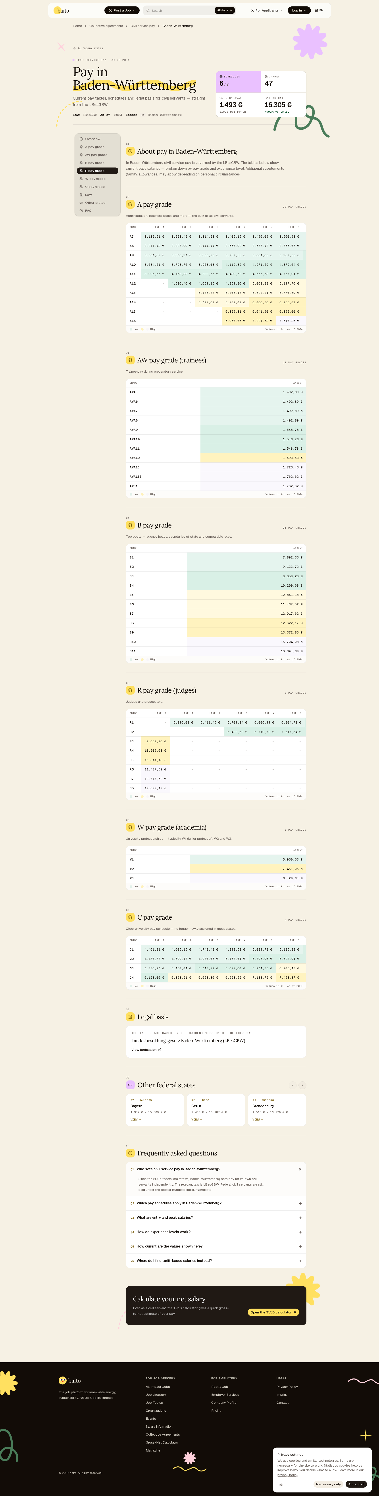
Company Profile (223, 1402)
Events (151, 1418)
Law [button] (88, 195)
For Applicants (267, 10)
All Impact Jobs (158, 1386)
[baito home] (61, 10)
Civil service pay (143, 26)
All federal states (90, 48)
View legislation (144, 1049)
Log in (297, 10)
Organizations (156, 1410)
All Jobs (222, 10)
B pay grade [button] (94, 163)
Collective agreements (106, 26)
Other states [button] (95, 202)
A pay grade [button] (94, 147)
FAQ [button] (88, 210)
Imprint (282, 1394)
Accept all (356, 1484)
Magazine (153, 1450)
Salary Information (159, 1426)
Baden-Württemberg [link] (177, 26)
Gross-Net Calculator (162, 1442)
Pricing (216, 1410)
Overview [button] (92, 139)
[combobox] (179, 10)
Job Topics (154, 1402)
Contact (283, 1402)
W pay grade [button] (95, 179)
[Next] (302, 1085)
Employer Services (225, 1394)
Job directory (156, 1394)
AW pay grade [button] (96, 155)
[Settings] (281, 1484)
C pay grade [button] (95, 187)
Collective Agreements (163, 1434)
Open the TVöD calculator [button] (271, 1312)
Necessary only (328, 1484)
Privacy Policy (287, 1386)
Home (77, 26)
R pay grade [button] (94, 171)
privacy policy (287, 1475)
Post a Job (122, 10)
